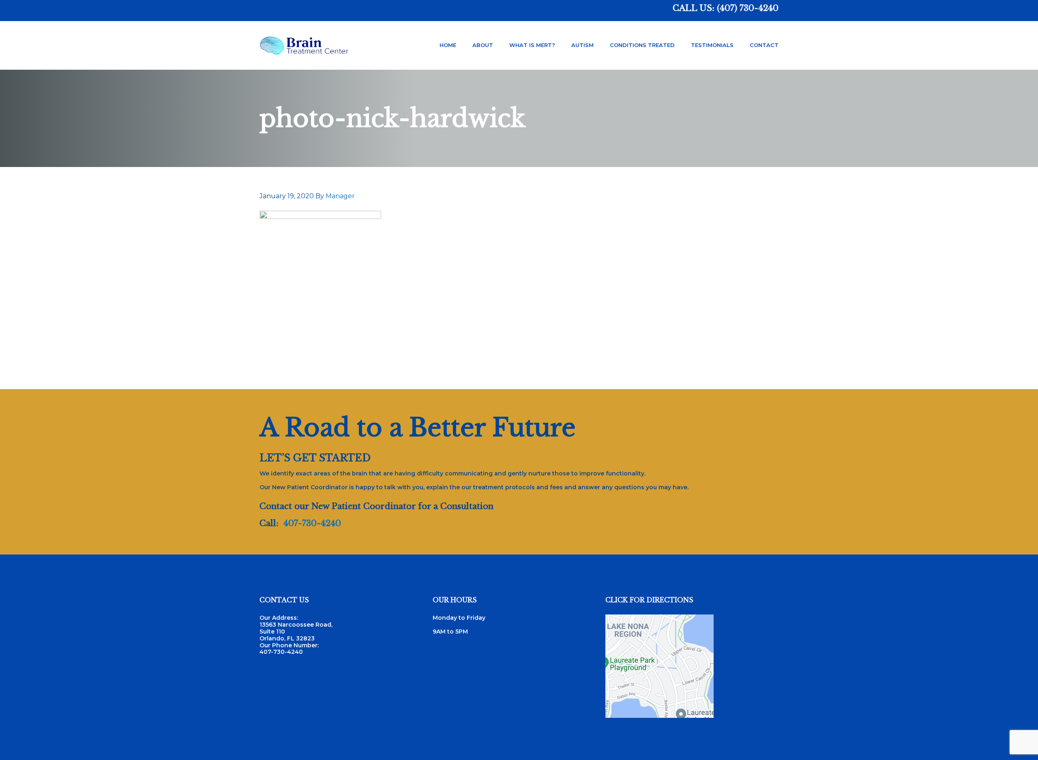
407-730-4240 (312, 523)
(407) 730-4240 (747, 8)
